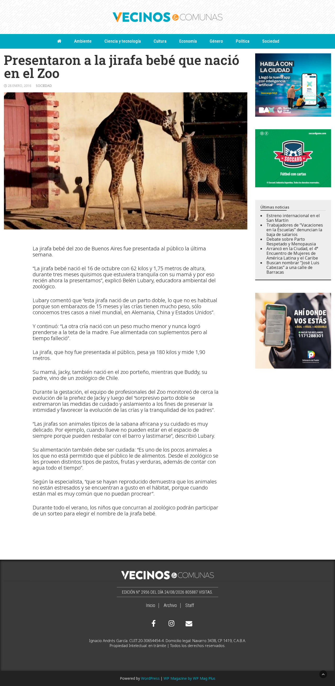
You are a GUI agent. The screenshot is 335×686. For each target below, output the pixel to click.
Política (242, 41)
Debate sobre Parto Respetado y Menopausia (291, 241)
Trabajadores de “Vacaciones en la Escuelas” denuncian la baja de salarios (294, 229)
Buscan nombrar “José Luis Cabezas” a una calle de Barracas (292, 267)
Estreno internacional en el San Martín (293, 218)
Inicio (150, 605)
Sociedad (270, 41)
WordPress (150, 678)
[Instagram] (171, 623)
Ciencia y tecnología (122, 41)
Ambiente (83, 41)
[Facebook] (154, 623)
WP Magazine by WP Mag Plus (189, 678)
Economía (188, 41)
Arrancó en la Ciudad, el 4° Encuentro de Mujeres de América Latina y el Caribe (292, 253)
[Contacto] (188, 623)
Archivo (170, 605)
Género (216, 41)
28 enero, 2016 (19, 85)
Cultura (160, 41)
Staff (189, 605)
